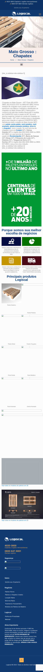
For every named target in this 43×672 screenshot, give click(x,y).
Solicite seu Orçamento (21, 8)
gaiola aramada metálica (19, 126)
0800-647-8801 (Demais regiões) (22, 4)
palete (8, 124)
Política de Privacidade (12, 616)
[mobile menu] (40, 14)
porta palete (16, 124)
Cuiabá (19, 130)
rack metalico (27, 124)
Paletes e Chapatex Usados (14, 595)
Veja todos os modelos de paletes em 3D (15, 485)
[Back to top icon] (21, 660)
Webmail (7, 619)
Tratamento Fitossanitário (13, 604)
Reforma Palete (10, 601)
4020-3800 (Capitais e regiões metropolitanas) (22, 1)
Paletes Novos (9, 592)
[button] (21, 64)
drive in (33, 126)
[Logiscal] (21, 13)
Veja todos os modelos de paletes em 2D (15, 520)
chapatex (7, 128)
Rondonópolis (15, 136)
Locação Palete (10, 598)
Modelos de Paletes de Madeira (15, 607)
